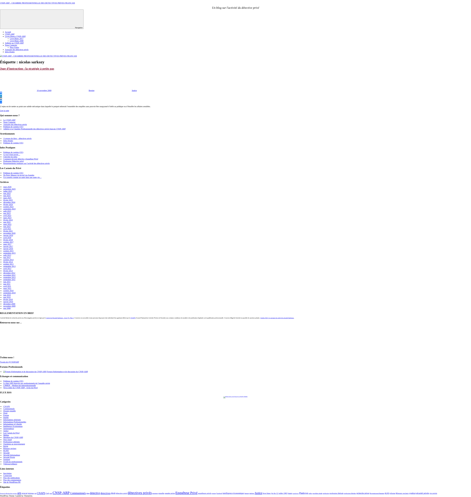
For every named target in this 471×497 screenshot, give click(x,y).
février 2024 (8, 204)
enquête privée (170, 493)
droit (113, 493)
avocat (24, 493)
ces (35, 493)
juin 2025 (7, 193)
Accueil (8, 32)
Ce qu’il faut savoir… (11, 155)
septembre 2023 (9, 209)
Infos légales (10, 52)
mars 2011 (7, 288)
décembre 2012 (9, 273)
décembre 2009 (9, 304)
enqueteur (155, 493)
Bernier (91, 90)
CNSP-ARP (9, 34)
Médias (6, 435)
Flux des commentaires (12, 480)
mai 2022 (7, 222)
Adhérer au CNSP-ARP (14, 43)
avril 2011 (7, 286)
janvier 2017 (8, 246)
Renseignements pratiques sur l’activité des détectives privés (26, 163)
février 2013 (8, 271)
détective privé (121, 493)
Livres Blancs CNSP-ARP (15, 36)
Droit (5, 413)
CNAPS (132, 318)
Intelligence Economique (13, 426)
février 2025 (8, 200)
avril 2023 (7, 216)
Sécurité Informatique (11, 455)
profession (326, 493)
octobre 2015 (8, 251)
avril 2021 (7, 229)
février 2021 (8, 231)
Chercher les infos (10, 157)
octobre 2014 (8, 260)
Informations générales (12, 420)
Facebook (219, 493)
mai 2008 (7, 308)
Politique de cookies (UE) (13, 127)
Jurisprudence (8, 429)
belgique (31, 493)
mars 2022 (7, 224)
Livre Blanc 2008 (16, 41)
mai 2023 (7, 213)
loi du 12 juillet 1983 (279, 493)
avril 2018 (7, 238)
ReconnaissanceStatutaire (377, 493)
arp (19, 493)
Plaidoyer (303, 493)
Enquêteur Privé (186, 493)
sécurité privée (422, 493)
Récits (5, 446)
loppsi (290, 493)
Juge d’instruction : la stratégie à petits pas (27, 68)
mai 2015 (7, 257)
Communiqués (9, 409)
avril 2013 (7, 269)
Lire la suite (4, 111)
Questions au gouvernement (14, 444)
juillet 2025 (7, 191)
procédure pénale (317, 493)
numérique (296, 493)
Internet (246, 493)
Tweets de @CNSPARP (9, 362)
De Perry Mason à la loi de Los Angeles (18, 175)
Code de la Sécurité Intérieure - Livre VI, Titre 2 (60, 318)
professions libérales (350, 493)
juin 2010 (7, 295)
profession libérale (336, 493)
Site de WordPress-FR (11, 482)
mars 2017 (7, 244)
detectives (105, 493)
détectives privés (140, 493)
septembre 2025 (9, 189)
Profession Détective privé (13, 161)
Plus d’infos (14, 47)
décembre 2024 (9, 202)
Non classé (7, 440)
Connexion (7, 476)
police (310, 493)
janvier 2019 (8, 235)
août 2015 (7, 255)
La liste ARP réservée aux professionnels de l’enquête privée (26, 383)
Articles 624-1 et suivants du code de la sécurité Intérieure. (277, 318)
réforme (392, 493)
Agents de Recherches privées (8, 493)
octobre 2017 (8, 242)
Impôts (6, 417)
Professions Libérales (11, 442)
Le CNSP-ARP (9, 120)
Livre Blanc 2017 (16, 39)
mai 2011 (6, 284)
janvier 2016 (8, 249)
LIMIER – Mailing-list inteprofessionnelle (19, 385)
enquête (161, 493)
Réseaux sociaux (9, 448)
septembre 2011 (9, 280)
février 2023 (8, 220)
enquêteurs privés (204, 493)
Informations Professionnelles (14, 422)
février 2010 (8, 299)
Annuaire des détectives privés (16, 50)
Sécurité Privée (9, 457)
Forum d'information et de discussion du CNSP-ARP (67, 372)
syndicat (412, 493)
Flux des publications (11, 478)
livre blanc (267, 493)
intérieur (251, 493)
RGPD (6, 451)
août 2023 (7, 211)
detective (95, 493)
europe (214, 493)
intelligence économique (233, 493)
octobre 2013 (8, 264)
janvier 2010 (8, 302)
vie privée (433, 493)
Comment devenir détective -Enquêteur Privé (20, 159)
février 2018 (8, 240)
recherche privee (362, 493)
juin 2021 (7, 227)
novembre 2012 (9, 275)
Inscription (7, 473)
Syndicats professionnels (12, 462)
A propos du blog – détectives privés (17, 138)
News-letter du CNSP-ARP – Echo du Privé (20, 388)
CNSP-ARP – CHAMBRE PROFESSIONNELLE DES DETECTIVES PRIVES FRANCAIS (37, 3)
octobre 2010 (8, 291)
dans (87, 493)
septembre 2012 (9, 277)
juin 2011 (7, 282)
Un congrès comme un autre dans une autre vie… (22, 177)
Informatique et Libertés (12, 424)
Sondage (6, 459)
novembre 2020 (9, 233)
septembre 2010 (9, 293)
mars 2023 (7, 218)
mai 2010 (7, 297)
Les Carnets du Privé (11, 433)
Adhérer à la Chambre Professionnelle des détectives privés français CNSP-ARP (34, 129)
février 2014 (8, 262)
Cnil (47, 493)
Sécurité (6, 453)
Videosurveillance (10, 464)
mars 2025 (7, 198)
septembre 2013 (9, 266)
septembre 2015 (9, 253)
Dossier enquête (9, 411)
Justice (134, 90)
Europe (6, 415)
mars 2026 (7, 187)
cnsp (50, 493)
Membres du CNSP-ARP (13, 437)
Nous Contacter (11, 45)
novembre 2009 (9, 306)
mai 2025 (7, 196)
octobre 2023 (8, 207)
